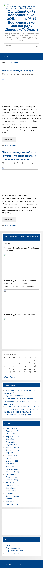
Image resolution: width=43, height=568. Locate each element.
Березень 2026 (12, 436)
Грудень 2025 (12, 445)
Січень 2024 (11, 466)
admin (18, 74)
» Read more (9, 139)
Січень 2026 (11, 442)
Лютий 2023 (11, 488)
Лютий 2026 (11, 439)
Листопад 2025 (12, 447)
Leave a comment (11, 145)
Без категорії (29, 74)
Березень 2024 (12, 461)
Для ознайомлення (14, 396)
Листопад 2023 (12, 472)
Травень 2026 (12, 431)
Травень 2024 (12, 455)
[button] (6, 520)
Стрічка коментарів (14, 551)
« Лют (6, 377)
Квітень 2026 (11, 434)
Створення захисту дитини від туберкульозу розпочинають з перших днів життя (21, 401)
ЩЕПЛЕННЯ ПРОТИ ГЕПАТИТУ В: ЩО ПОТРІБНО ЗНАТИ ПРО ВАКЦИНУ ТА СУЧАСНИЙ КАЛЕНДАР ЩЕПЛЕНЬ (21, 412)
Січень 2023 (11, 491)
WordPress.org (12, 553)
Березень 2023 (12, 485)
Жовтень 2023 (12, 474)
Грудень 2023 (12, 469)
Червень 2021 (12, 504)
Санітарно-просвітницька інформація (22, 406)
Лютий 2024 (11, 464)
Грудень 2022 (12, 493)
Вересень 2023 (12, 477)
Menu (5, 56)
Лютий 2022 (11, 501)
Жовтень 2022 (12, 499)
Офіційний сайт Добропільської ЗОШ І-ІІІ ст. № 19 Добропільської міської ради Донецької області (21, 20)
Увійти (9, 545)
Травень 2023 (12, 480)
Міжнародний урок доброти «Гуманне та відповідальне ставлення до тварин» (19, 155)
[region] (21, 522)
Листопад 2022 (12, 496)
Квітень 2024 (11, 458)
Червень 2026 (12, 428)
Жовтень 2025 (12, 450)
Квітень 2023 (11, 482)
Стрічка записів (13, 548)
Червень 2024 (12, 453)
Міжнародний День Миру (17, 70)
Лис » (12, 377)
